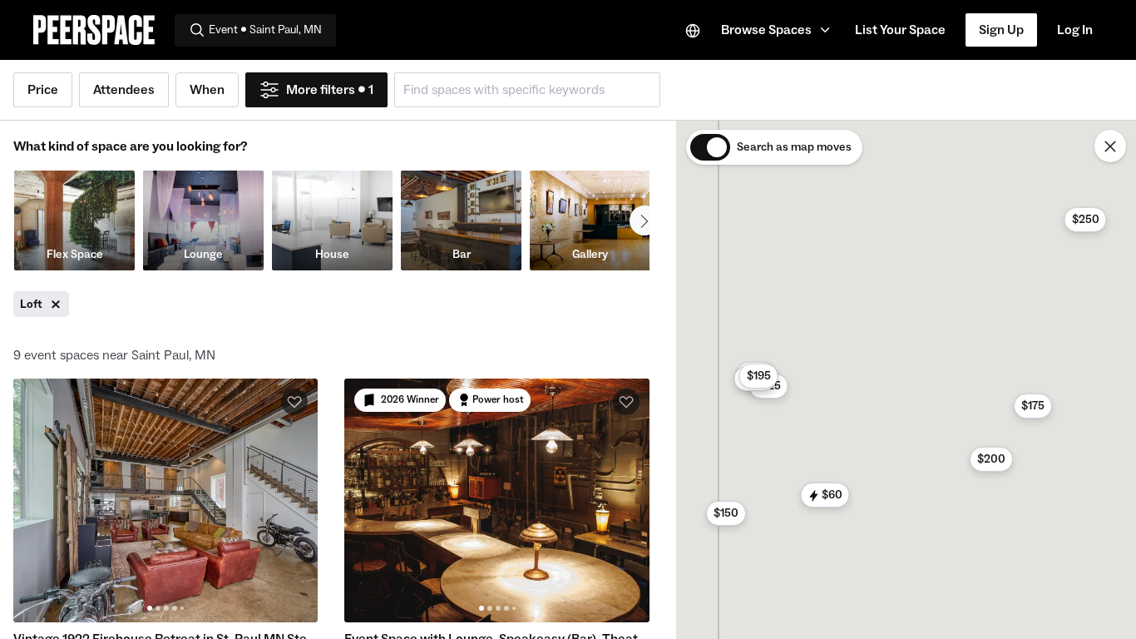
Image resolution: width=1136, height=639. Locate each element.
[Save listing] (294, 402)
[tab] (149, 608)
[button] (778, 30)
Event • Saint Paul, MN (265, 29)
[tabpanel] (165, 500)
